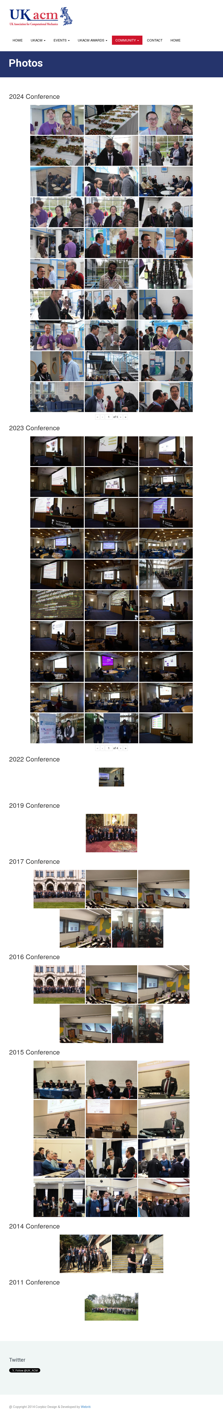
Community (126, 40)
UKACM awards (91, 40)
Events (61, 40)
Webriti (86, 1407)
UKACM (37, 40)
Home (18, 40)
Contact (154, 40)
